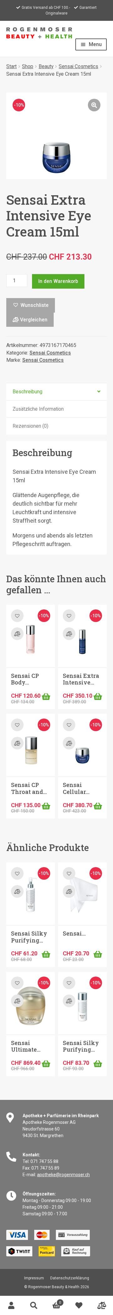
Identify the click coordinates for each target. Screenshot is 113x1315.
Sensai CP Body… (25, 679)
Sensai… (74, 933)
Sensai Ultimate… (25, 1046)
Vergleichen (33, 320)
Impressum (34, 1278)
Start (11, 66)
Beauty (46, 66)
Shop (27, 66)
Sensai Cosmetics (78, 66)
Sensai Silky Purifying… (29, 937)
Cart (53, 1301)
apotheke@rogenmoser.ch (63, 1174)
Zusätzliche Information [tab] (38, 409)
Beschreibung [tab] (27, 392)
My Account (11, 1305)
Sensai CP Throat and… (29, 788)
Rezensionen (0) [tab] (30, 426)
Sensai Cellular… (76, 788)
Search (34, 1305)
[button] (94, 105)
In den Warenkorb (58, 281)
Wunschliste (79, 1305)
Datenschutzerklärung (69, 1278)
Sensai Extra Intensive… (81, 679)
